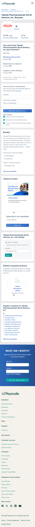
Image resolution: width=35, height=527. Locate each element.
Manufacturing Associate (11, 57)
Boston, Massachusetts (12, 332)
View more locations (10, 339)
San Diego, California (11, 330)
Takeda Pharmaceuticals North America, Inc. (12, 11)
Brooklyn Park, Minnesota (13, 324)
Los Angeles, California (12, 328)
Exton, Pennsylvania (11, 335)
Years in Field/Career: (10, 103)
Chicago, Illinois (10, 318)
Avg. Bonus (24, 38)
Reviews (16, 29)
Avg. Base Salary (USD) (10, 38)
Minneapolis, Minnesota (12, 326)
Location (7, 248)
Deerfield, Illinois (10, 320)
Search (8, 255)
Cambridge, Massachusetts (13, 315)
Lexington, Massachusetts (13, 322)
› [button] (30, 196)
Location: (6, 94)
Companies (13, 9)
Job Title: (9, 361)
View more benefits (9, 171)
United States (4, 9)
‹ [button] (4, 196)
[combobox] (17, 97)
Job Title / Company (11, 242)
